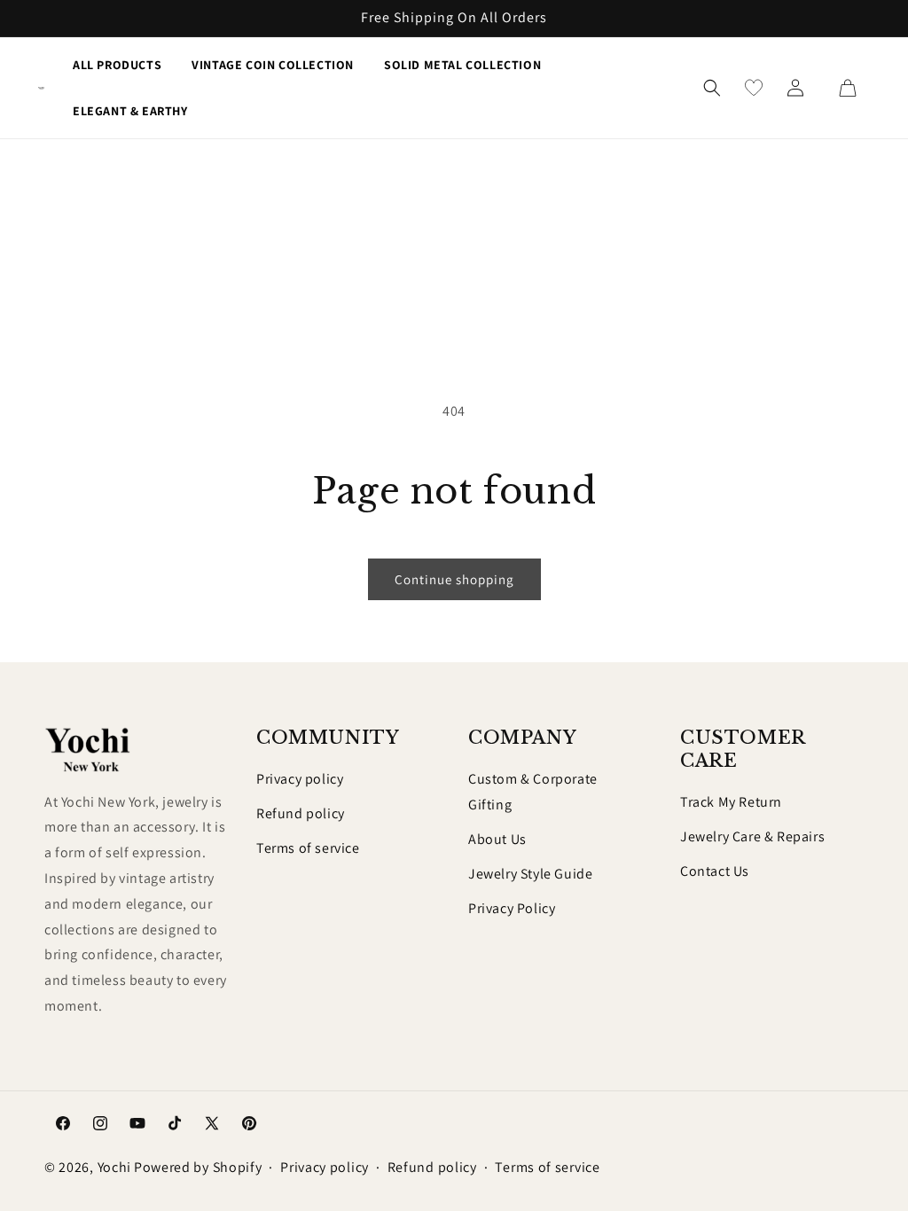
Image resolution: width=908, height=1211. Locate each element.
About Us (497, 839)
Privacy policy (299, 779)
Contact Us (714, 871)
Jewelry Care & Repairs (752, 836)
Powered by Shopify (198, 1167)
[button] (712, 87)
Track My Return (731, 802)
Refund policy (300, 813)
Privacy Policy (511, 908)
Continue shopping (454, 579)
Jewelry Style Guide (530, 873)
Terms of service (308, 848)
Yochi (115, 1167)
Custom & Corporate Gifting (533, 792)
